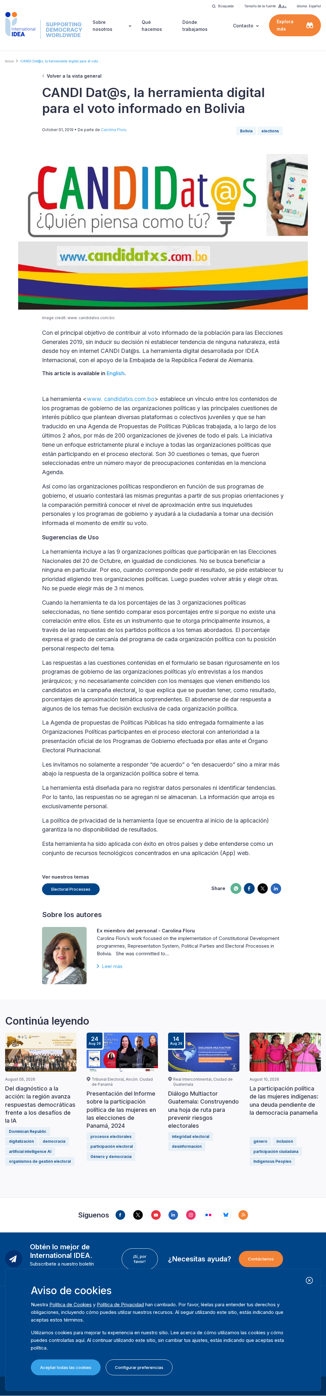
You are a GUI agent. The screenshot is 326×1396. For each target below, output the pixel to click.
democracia (54, 1141)
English (115, 373)
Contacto (243, 25)
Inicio (9, 61)
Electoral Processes (70, 889)
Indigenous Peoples (272, 1161)
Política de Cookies (70, 1304)
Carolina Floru (113, 129)
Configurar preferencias (139, 1367)
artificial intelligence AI (30, 1151)
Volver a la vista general (74, 76)
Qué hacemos (152, 25)
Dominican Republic (27, 1131)
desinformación (187, 1146)
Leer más (112, 966)
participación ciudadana (275, 1151)
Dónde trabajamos (195, 25)
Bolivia (246, 131)
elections (270, 131)
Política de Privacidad (120, 1304)
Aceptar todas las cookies (65, 1367)
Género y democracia (110, 1156)
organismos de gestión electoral (40, 1161)
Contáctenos (261, 1258)
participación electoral (111, 1146)
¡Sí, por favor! (139, 1259)
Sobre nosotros (102, 25)
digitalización (21, 1141)
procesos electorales (110, 1136)
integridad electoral (190, 1136)
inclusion (284, 1141)
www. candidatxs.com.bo (120, 399)
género (260, 1141)
